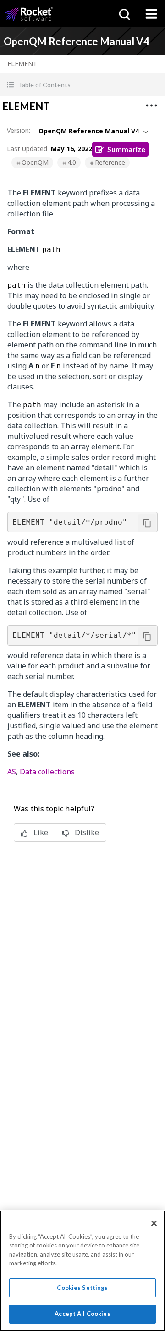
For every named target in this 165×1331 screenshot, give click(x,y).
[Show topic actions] (151, 105)
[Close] (154, 1223)
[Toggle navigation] (151, 14)
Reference (110, 162)
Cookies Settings (82, 1287)
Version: (18, 130)
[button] (82, 84)
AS (11, 772)
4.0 (71, 162)
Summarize (126, 149)
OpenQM (35, 162)
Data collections (47, 772)
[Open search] (124, 14)
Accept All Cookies (82, 1313)
